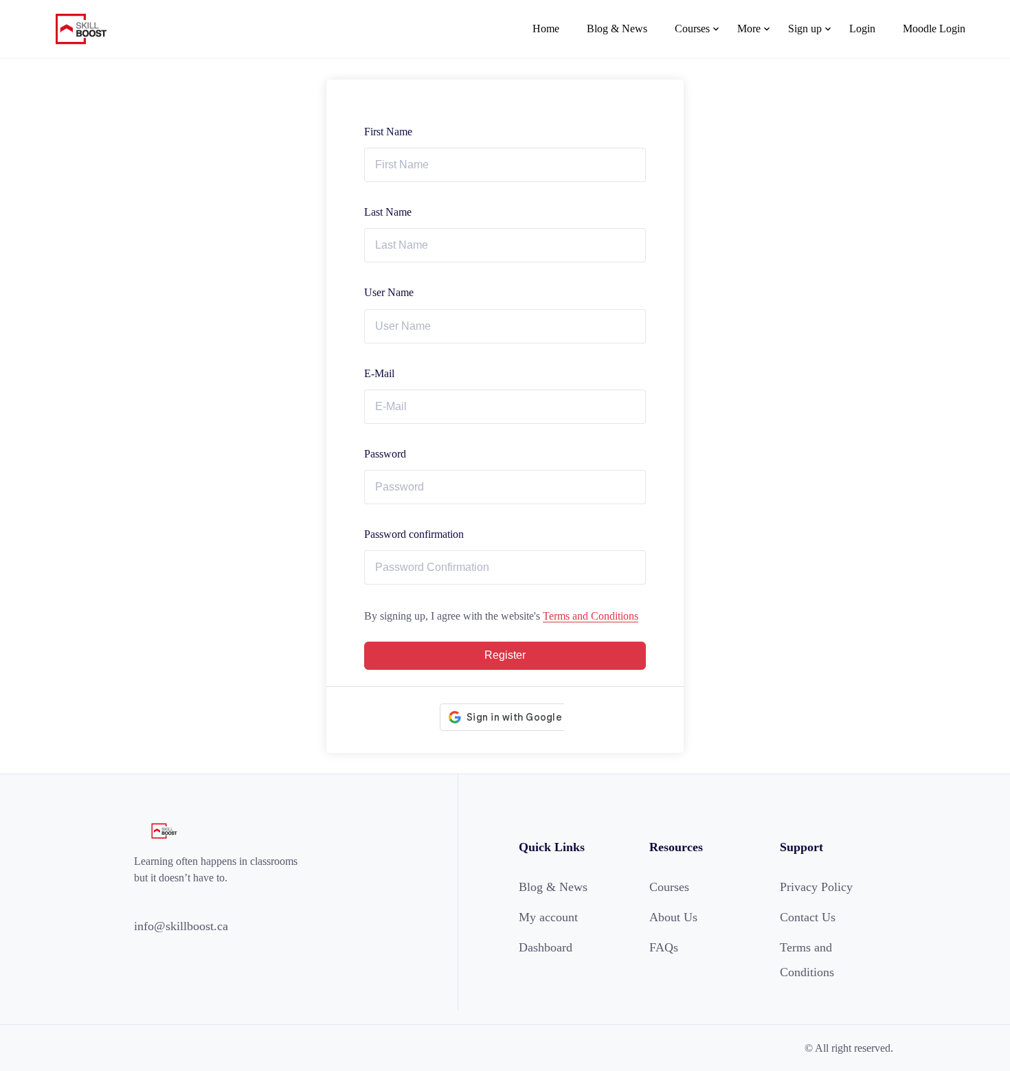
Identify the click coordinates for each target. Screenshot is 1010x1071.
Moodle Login (934, 28)
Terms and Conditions (590, 616)
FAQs (663, 947)
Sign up (805, 28)
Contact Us (807, 917)
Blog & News (617, 28)
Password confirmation (414, 534)
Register (505, 655)
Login (862, 28)
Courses (692, 28)
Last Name (388, 212)
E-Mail (379, 373)
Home (545, 28)
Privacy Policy (816, 887)
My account (548, 917)
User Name (389, 292)
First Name (388, 131)
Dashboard (545, 947)
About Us (673, 917)
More (749, 28)
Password (385, 454)
